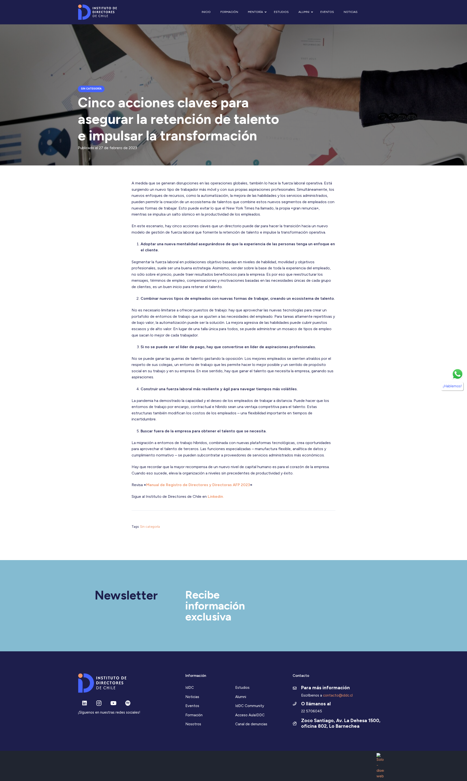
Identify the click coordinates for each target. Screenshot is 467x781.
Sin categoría (150, 526)
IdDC (189, 687)
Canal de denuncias (251, 724)
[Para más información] (297, 688)
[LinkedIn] (84, 703)
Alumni (240, 697)
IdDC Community (249, 706)
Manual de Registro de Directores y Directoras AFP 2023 (198, 484)
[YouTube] (113, 703)
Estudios (242, 687)
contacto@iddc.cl (338, 695)
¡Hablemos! (452, 386)
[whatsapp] (457, 374)
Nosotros (193, 724)
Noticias (192, 697)
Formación (194, 715)
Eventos (192, 706)
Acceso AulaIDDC (250, 715)
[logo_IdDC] (97, 12)
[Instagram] (99, 703)
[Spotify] (128, 703)
